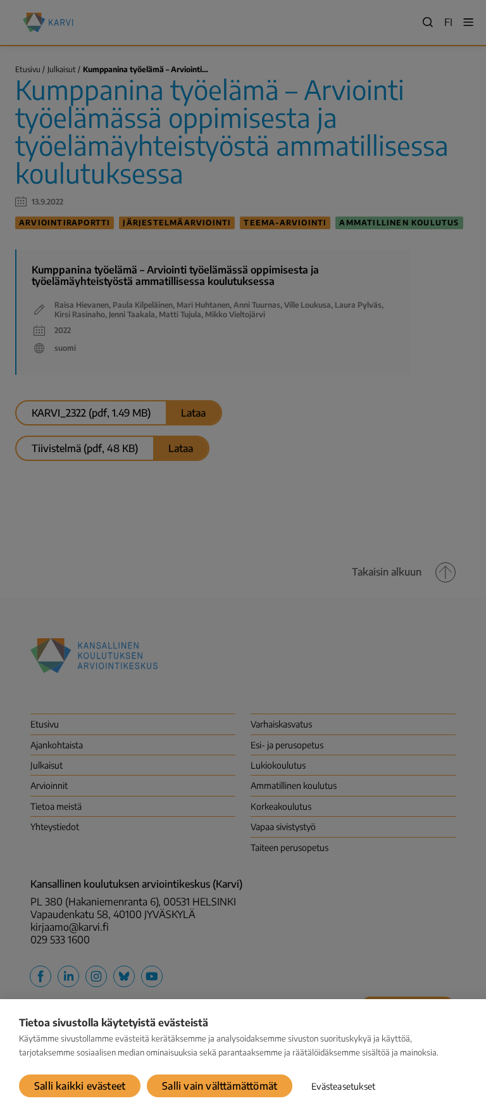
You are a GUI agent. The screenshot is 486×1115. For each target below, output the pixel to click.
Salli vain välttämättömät (219, 1086)
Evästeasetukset (343, 1086)
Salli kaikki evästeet (79, 1086)
